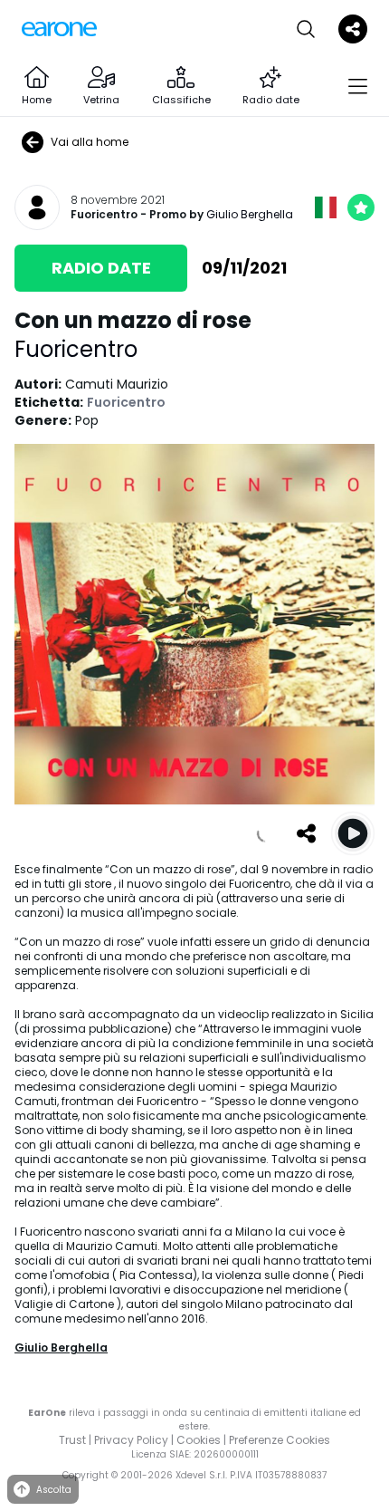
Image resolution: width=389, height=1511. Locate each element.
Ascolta (53, 1490)
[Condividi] (305, 833)
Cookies (198, 1440)
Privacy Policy (131, 1440)
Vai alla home (89, 141)
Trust (72, 1440)
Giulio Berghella (249, 214)
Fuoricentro (104, 214)
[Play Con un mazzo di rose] (353, 833)
